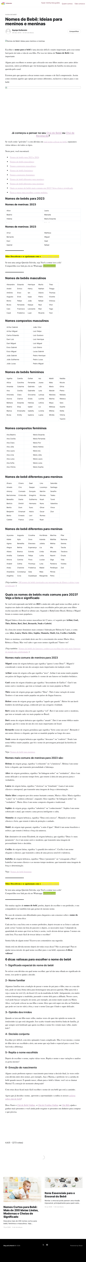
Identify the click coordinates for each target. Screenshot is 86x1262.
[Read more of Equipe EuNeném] (8, 31)
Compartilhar (74, 31)
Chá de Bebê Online (50, 256)
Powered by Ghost (76, 1245)
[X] (43, 1245)
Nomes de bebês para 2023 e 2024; (24, 157)
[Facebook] (47, 1245)
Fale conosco (80, 4)
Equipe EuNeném (19, 30)
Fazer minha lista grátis (50, 3)
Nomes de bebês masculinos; (22, 161)
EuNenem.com (49, 265)
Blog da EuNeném (9, 1245)
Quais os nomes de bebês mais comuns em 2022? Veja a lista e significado (41, 188)
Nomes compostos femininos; (22, 174)
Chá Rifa (66, 1105)
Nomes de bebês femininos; (21, 170)
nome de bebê (10, 14)
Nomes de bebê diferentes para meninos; (27, 179)
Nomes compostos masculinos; (23, 166)
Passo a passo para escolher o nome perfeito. (29, 192)
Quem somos (67, 4)
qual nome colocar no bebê (55, 141)
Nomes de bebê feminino (21, 871)
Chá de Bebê (54, 132)
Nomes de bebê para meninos (22, 751)
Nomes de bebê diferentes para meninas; (27, 183)
